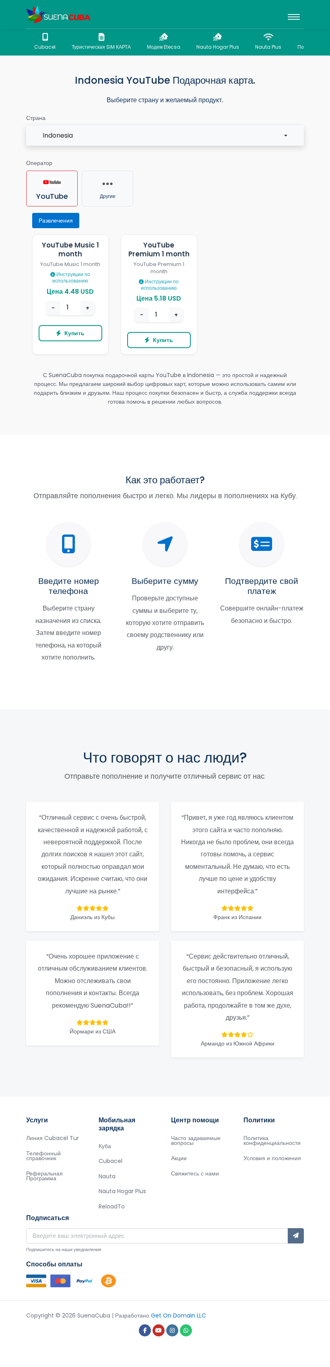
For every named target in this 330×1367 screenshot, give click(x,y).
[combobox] (165, 136)
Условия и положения (272, 1158)
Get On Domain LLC (178, 1315)
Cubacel (45, 46)
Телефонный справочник (43, 1156)
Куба (105, 1146)
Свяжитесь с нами (195, 1173)
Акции (179, 1158)
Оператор (39, 163)
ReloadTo (112, 1206)
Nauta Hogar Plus (217, 46)
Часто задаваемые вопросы (196, 1140)
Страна (35, 118)
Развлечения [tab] (56, 220)
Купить (74, 333)
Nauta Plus (268, 46)
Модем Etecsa (163, 46)
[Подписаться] (296, 1235)
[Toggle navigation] (294, 14)
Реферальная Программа (44, 1176)
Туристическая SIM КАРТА (101, 46)
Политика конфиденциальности (272, 1140)
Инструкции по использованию (71, 277)
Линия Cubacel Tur (52, 1138)
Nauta (107, 1176)
